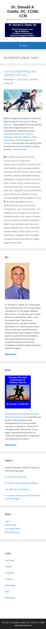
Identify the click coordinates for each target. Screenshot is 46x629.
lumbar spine (24, 231)
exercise (16, 171)
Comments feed (12, 528)
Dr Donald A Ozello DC (15, 476)
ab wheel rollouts (24, 201)
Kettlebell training (30, 175)
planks (27, 183)
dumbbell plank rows (14, 216)
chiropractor (10, 164)
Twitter (8, 566)
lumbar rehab (10, 231)
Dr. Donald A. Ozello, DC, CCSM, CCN (23, 11)
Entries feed (10, 524)
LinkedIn (9, 579)
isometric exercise (12, 175)
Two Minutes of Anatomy (17, 489)
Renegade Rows (15, 121)
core (19, 209)
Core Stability (10, 168)
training (7, 197)
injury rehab (35, 171)
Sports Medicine (11, 194)
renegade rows (20, 190)
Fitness (24, 171)
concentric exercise (26, 164)
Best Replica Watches (10, 543)
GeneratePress (25, 625)
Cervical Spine (10, 160)
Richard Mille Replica (10, 546)
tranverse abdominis (22, 238)
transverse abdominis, (14, 133)
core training (24, 168)
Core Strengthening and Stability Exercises (20, 73)
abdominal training (13, 205)
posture (27, 186)
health (15, 220)
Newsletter (10, 597)
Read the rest (20, 149)
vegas (36, 238)
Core (38, 164)
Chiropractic (24, 160)
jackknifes (24, 220)
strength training (28, 194)
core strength (19, 212)
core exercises (28, 209)
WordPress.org (12, 532)
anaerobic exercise (25, 156)
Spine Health (35, 190)
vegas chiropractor (13, 242)
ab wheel (11, 156)
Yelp (7, 591)
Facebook (9, 572)
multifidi (19, 140)
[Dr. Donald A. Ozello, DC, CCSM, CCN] (23, 29)
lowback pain (16, 227)
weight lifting (18, 197)
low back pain (22, 224)
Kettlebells (9, 179)
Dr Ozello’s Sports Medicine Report (21, 483)
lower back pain (32, 227)
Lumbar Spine (16, 183)
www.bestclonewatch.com (33, 543)
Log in (8, 521)
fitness (29, 216)
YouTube (9, 560)
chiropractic (29, 205)
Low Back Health (23, 179)
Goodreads (10, 585)
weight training (33, 197)
